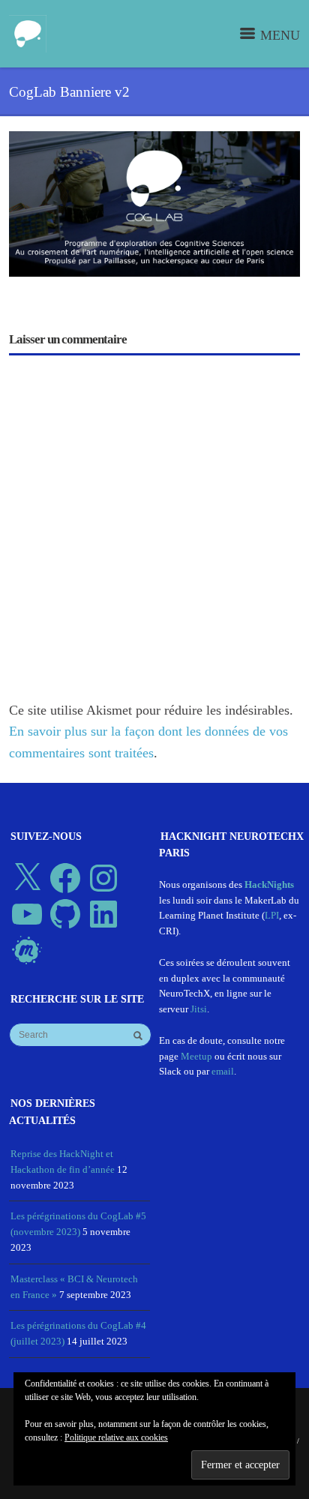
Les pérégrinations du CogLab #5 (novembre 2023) (78, 1223)
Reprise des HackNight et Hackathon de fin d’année (62, 1161)
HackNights (269, 884)
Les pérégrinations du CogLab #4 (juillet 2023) (78, 1333)
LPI (272, 915)
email (223, 1071)
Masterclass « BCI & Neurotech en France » (74, 1286)
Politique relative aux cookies (116, 1437)
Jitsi (198, 1009)
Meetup (196, 1056)
